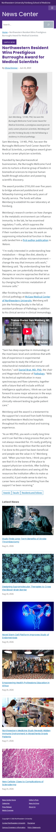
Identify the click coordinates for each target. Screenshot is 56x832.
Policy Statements (34, 827)
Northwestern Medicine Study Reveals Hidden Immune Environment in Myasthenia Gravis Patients (26, 733)
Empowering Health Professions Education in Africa (25, 684)
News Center (20, 14)
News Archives (34, 803)
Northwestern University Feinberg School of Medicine (26, 2)
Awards (6, 492)
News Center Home (9, 800)
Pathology (39, 374)
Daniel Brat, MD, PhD (30, 370)
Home (5, 32)
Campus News (9, 42)
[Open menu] (52, 7)
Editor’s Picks (33, 800)
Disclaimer (31, 823)
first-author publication (35, 240)
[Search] (48, 24)
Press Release (7, 807)
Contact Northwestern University (13, 823)
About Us (32, 807)
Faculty (16, 492)
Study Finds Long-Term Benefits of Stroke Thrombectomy (24, 540)
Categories (6, 803)
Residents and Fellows (32, 492)
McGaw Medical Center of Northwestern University (26, 299)
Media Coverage (7, 810)
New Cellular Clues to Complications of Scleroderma (22, 783)
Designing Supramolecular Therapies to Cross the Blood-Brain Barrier (26, 588)
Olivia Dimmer (11, 68)
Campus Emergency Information (13, 827)
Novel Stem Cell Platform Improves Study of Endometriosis (25, 636)
